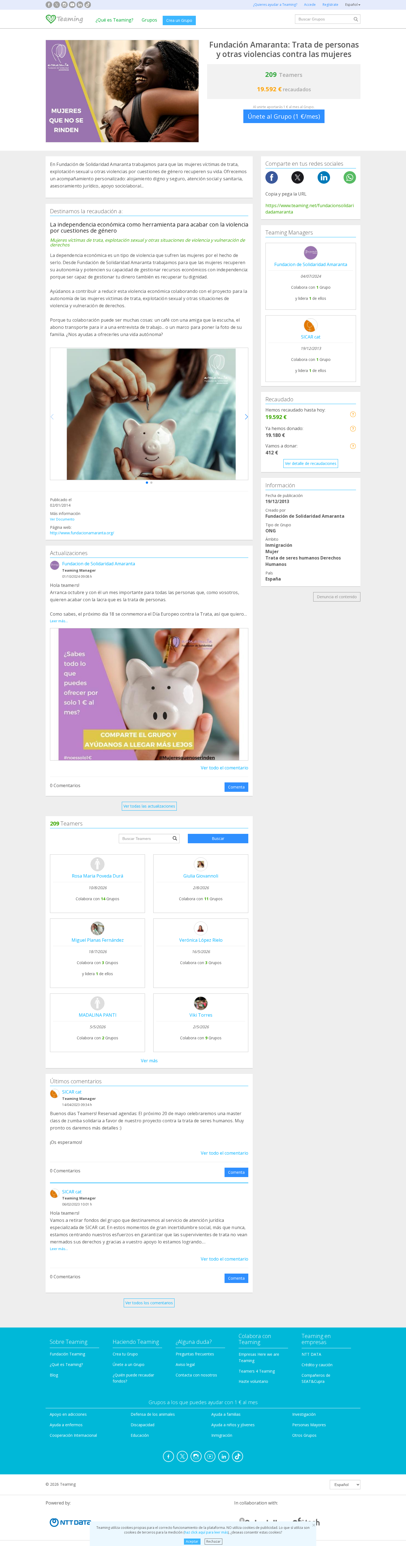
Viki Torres (200, 1015)
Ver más (149, 1061)
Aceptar (192, 1541)
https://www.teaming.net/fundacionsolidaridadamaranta (309, 208)
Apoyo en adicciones (68, 1414)
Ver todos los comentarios (149, 1302)
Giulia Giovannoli (200, 876)
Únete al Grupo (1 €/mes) (284, 116)
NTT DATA (311, 1354)
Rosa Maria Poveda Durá (97, 876)
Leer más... (59, 620)
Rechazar (213, 1541)
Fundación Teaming (67, 1354)
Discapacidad (142, 1424)
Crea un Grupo (179, 20)
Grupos (149, 20)
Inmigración (221, 1435)
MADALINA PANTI (98, 1015)
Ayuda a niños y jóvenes (233, 1424)
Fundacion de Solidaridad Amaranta (98, 564)
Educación (140, 1435)
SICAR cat (71, 1092)
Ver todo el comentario (224, 768)
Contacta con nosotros (196, 1375)
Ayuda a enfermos (66, 1424)
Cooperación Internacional (73, 1435)
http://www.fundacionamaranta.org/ (82, 532)
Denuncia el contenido (337, 596)
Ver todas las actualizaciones (149, 806)
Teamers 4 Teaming (257, 1371)
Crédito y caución (317, 1364)
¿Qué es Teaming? (114, 20)
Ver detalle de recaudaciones (310, 463)
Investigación (304, 1414)
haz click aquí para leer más (206, 1532)
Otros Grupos (304, 1435)
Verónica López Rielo (201, 940)
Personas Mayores (309, 1424)
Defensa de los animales (153, 1414)
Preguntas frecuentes (195, 1354)
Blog (54, 1375)
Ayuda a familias (226, 1414)
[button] (147, 483)
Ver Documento (62, 519)
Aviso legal (185, 1364)
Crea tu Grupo (125, 1354)
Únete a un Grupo (128, 1364)
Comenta (236, 787)
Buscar (218, 838)
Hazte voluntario (253, 1381)
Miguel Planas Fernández (98, 940)
